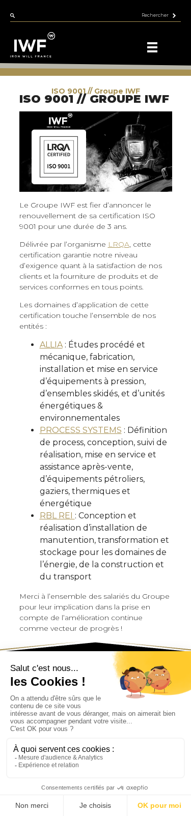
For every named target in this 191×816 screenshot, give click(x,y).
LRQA (118, 244)
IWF (36, 91)
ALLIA (51, 344)
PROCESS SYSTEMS (81, 430)
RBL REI (57, 515)
